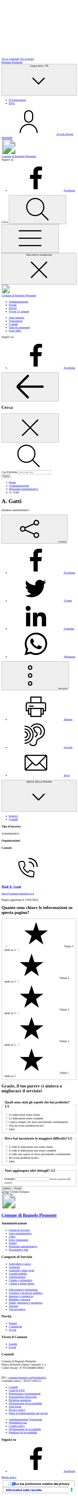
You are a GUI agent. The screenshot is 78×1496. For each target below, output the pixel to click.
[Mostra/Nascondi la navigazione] (30, 238)
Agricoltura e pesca (20, 1263)
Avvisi (12, 1329)
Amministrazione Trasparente (25, 1419)
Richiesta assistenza (20, 1400)
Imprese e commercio (21, 1296)
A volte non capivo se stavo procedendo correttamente (40, 1154)
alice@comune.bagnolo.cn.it (17, 893)
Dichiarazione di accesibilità (25, 1429)
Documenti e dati (18, 1249)
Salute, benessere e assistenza (25, 1302)
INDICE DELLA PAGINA (39, 782)
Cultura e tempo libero (21, 1283)
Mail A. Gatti (11, 887)
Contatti (13, 324)
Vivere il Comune (19, 311)
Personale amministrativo (23, 1246)
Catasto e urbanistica (20, 1280)
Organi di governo (19, 1230)
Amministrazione (18, 301)
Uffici (12, 1236)
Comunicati (15, 1326)
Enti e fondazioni (18, 1239)
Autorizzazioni (17, 1277)
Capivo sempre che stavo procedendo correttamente (38, 1122)
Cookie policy (17, 1426)
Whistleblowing (18, 1422)
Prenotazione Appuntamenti (24, 1393)
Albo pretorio (16, 317)
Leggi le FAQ (17, 1390)
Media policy (9, 1477)
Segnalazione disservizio (23, 1396)
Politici (13, 1243)
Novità (13, 305)
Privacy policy (17, 1410)
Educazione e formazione (23, 1289)
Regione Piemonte (11, 62)
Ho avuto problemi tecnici (24, 1157)
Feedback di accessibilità (23, 1432)
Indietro (7, 1188)
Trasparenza (15, 320)
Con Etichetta (9, 472)
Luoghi (13, 1344)
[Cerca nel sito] (37, 209)
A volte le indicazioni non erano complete (32, 1150)
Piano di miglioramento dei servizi (28, 1413)
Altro (12, 1129)
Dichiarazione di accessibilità (25, 1403)
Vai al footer (27, 59)
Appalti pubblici (18, 1273)
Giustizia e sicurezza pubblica (26, 1293)
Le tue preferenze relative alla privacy (42, 1484)
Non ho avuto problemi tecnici (26, 1125)
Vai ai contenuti (10, 59)
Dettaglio (9, 1178)
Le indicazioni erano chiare (24, 1114)
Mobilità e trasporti (19, 1299)
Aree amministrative (20, 1233)
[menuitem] (42, 572)
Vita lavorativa (17, 1309)
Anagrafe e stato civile (21, 1270)
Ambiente (14, 1267)
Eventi (12, 1347)
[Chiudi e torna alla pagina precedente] (30, 428)
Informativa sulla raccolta (24, 1490)
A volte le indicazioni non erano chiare (31, 1146)
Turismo (13, 1306)
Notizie (13, 1323)
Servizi (13, 308)
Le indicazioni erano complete (26, 1118)
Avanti (17, 1188)
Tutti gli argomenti (19, 327)
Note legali (15, 1406)
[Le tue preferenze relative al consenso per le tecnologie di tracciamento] (71, 1489)
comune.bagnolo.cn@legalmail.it (27, 1377)
